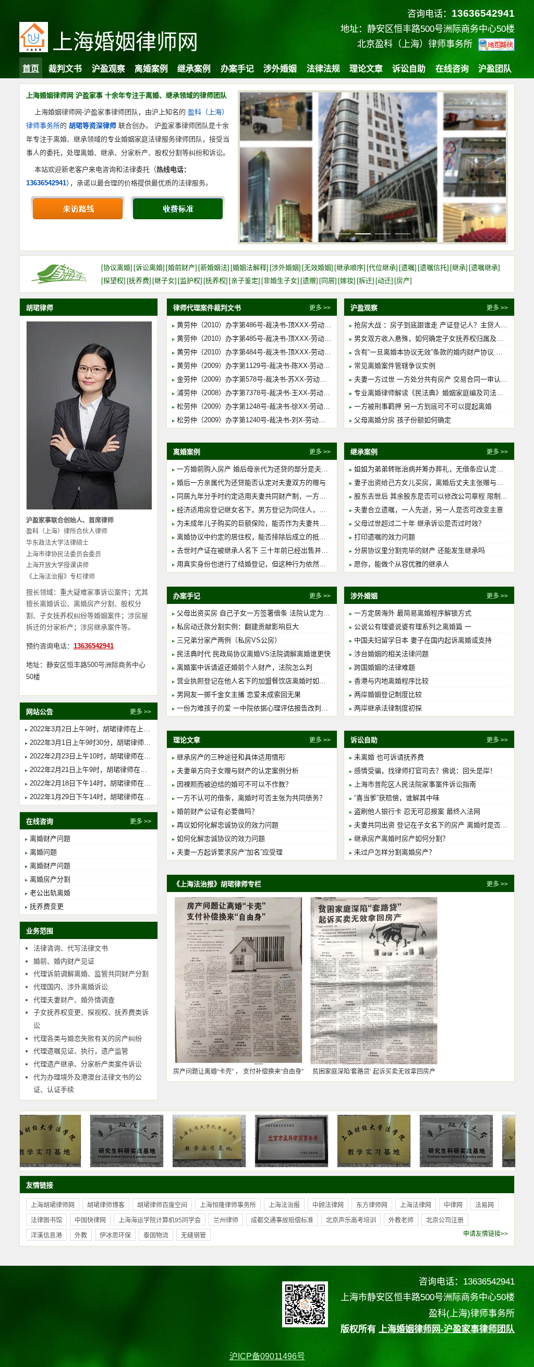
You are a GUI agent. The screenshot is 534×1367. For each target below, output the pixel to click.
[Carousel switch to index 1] (343, 233)
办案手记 (237, 68)
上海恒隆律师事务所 (228, 1205)
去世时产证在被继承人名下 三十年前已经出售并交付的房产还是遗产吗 (283, 550)
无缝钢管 (193, 1235)
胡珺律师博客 (106, 1205)
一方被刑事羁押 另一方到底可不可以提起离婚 (423, 406)
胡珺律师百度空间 (162, 1205)
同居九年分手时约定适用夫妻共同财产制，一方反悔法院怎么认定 (275, 496)
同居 (328, 280)
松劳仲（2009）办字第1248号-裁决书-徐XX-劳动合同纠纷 (263, 406)
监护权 (190, 280)
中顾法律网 (328, 1205)
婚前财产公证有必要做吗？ (217, 811)
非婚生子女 (280, 280)
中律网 (453, 1205)
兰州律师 (225, 1220)
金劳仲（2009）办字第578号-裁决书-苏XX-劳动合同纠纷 (262, 379)
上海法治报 (284, 1205)
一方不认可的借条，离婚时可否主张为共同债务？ (251, 798)
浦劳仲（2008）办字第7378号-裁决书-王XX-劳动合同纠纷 (263, 393)
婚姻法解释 (249, 267)
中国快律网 (90, 1220)
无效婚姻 (317, 267)
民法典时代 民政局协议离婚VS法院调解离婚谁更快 (254, 654)
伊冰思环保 (115, 1235)
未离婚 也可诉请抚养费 (389, 757)
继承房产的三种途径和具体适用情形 (231, 757)
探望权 (113, 280)
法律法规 (323, 68)
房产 (403, 280)
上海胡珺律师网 (53, 1205)
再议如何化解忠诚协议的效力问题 (227, 825)
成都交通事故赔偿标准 (282, 1220)
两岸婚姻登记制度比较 (388, 694)
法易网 (484, 1205)
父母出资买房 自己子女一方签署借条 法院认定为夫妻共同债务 (270, 613)
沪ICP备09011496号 (267, 1356)
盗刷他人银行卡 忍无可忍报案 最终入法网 (417, 811)
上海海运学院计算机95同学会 (159, 1220)
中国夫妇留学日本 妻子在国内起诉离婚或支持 (423, 640)
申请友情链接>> (485, 1234)
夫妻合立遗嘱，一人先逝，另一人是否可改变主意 (428, 510)
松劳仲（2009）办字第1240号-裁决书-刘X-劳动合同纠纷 (261, 420)
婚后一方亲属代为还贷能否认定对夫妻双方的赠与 (251, 482)
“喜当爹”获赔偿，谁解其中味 (397, 798)
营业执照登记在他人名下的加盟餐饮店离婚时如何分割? (260, 681)
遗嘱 (408, 267)
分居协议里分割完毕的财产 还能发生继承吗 (419, 550)
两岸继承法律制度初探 (388, 708)
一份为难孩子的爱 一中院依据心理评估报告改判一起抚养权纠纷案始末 (283, 708)
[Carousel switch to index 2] (363, 233)
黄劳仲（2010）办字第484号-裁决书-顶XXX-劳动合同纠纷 (264, 352)
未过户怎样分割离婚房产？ (394, 852)
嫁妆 (347, 280)
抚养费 (139, 280)
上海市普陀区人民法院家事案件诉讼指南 (415, 784)
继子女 (164, 280)
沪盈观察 (108, 68)
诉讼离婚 (149, 267)
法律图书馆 (46, 1220)
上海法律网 (415, 1205)
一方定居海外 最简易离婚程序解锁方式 (412, 613)
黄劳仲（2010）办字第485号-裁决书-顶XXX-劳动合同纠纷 (264, 338)
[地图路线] (496, 44)
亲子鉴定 (244, 280)
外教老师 (401, 1220)
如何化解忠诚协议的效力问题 (221, 838)
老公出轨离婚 (50, 893)
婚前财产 (181, 267)
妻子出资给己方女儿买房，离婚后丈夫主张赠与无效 (432, 482)
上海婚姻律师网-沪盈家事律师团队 (447, 1329)
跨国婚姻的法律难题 (384, 667)
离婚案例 (151, 68)
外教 (81, 1235)
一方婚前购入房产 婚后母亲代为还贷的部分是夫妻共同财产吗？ (273, 469)
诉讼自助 (409, 68)
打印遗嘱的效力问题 (384, 537)
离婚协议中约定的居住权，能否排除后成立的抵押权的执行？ (268, 537)
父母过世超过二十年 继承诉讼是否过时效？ (419, 523)
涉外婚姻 (280, 68)
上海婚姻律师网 (125, 41)
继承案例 (194, 68)
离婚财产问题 (50, 838)
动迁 (384, 280)
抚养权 (215, 280)
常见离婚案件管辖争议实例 (394, 366)
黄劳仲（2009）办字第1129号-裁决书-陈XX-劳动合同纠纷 (263, 366)
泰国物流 (155, 1235)
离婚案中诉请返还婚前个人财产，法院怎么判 (244, 667)
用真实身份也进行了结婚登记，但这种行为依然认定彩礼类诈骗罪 (275, 564)
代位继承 (382, 267)
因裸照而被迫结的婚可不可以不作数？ (234, 784)
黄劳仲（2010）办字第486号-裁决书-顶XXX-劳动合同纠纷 (264, 325)
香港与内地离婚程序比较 (391, 681)
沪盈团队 (495, 68)
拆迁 (365, 280)
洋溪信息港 (46, 1235)
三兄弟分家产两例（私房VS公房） (229, 640)
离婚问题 (43, 852)
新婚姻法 (213, 267)
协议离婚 (116, 267)
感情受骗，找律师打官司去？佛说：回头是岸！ (425, 771)
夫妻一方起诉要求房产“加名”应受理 (230, 852)
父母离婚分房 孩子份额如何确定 (402, 420)
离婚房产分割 (50, 879)
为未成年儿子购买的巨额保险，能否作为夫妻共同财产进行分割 (272, 523)
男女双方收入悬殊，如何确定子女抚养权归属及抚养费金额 (442, 338)
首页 (30, 68)
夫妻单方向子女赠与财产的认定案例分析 (238, 771)
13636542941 (46, 183)
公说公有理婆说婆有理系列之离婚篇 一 (412, 627)
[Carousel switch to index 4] (402, 233)
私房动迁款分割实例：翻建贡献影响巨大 (238, 627)
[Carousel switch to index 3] (383, 233)
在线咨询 (452, 68)
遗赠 (309, 280)
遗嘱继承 (484, 267)
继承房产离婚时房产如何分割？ (401, 838)
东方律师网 (371, 1205)
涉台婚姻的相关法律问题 (391, 654)
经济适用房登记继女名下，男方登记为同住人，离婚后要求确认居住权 (282, 510)
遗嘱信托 (433, 267)
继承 (459, 267)
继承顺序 (349, 267)
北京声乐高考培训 (351, 1220)
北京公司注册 (445, 1220)
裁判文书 (65, 68)
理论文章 (366, 68)
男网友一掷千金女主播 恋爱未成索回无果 (239, 694)
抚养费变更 (47, 906)
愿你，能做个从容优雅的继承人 (401, 564)
